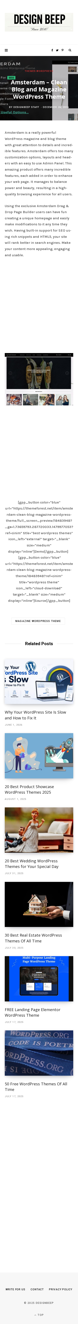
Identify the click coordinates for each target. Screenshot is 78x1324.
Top (40, 1314)
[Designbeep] (39, 22)
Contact (37, 1289)
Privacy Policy (60, 1289)
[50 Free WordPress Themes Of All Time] (39, 1053)
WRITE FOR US (15, 1289)
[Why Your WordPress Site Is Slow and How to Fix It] (39, 681)
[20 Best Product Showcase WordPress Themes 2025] (39, 755)
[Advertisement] (39, 304)
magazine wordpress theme (38, 621)
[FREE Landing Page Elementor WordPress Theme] (39, 978)
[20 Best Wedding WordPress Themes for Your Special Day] (39, 830)
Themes (30, 71)
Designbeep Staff (26, 107)
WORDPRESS (44, 71)
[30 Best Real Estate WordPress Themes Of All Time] (39, 904)
